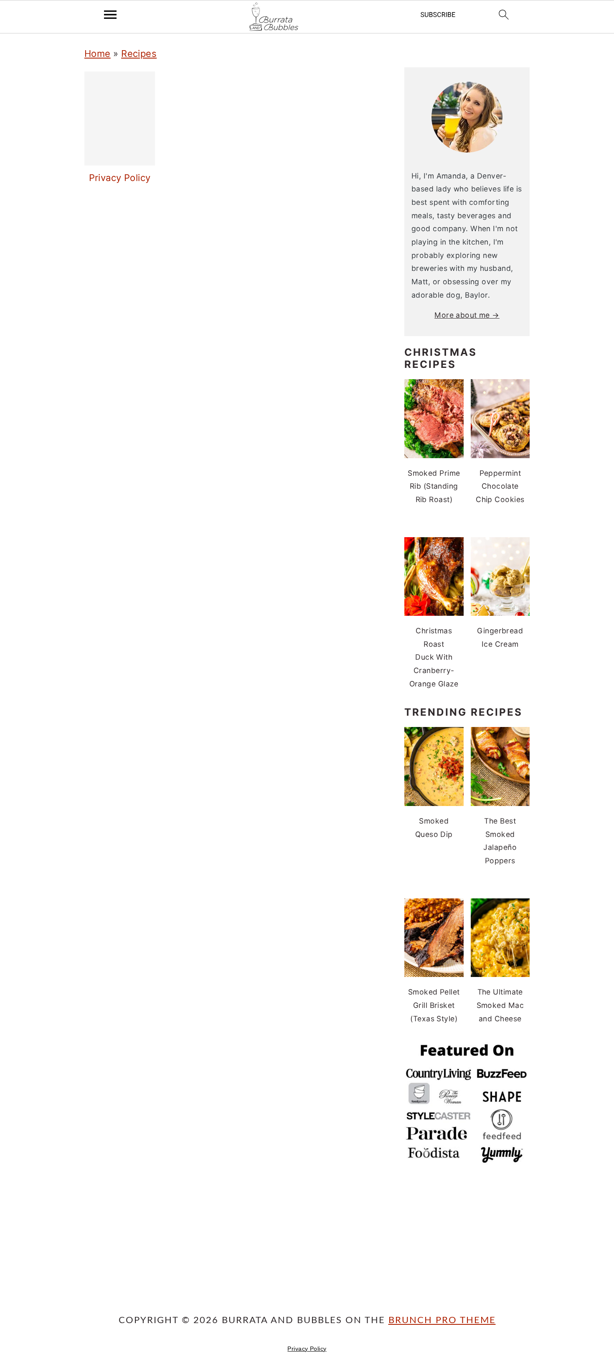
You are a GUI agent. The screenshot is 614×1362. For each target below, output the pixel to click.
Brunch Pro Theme (442, 1320)
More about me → (467, 315)
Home (97, 53)
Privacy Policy (306, 1348)
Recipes (139, 53)
